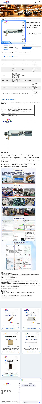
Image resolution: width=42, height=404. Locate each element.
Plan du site (9, 401)
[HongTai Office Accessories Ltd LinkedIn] (7, 390)
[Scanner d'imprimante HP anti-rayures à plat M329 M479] (31, 316)
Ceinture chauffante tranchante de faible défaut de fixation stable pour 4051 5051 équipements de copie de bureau (10, 326)
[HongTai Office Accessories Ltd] (6, 2)
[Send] (39, 402)
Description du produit (23, 52)
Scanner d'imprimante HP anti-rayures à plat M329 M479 (31, 325)
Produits (6, 18)
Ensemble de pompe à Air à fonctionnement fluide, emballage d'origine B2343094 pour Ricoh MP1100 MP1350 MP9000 (10, 349)
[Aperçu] (6, 385)
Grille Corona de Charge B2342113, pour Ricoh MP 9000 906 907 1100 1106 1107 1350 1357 (31, 349)
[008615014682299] (10, 390)
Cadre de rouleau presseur (26, 295)
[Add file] (21, 402)
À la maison (3, 18)
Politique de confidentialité (3, 402)
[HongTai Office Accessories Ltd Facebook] (5, 390)
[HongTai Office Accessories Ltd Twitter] (2, 390)
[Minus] (39, 379)
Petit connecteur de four (13, 295)
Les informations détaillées (8, 52)
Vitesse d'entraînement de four (8, 297)
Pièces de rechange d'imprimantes (15, 18)
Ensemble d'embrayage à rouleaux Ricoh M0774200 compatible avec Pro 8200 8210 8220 (10, 373)
